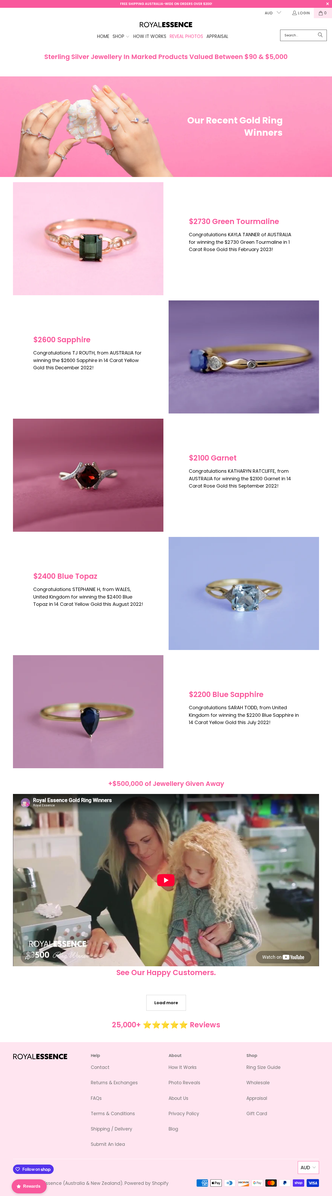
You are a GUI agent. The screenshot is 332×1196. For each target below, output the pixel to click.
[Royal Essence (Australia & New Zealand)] (166, 25)
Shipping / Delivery (111, 1129)
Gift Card (256, 1113)
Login (304, 13)
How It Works (183, 1067)
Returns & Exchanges (114, 1083)
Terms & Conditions (113, 1113)
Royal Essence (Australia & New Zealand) (76, 1183)
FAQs (96, 1098)
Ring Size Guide (263, 1067)
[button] (121, 37)
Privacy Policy (184, 1113)
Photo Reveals (184, 1083)
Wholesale (258, 1083)
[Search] (320, 35)
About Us (178, 1098)
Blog (173, 1129)
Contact (100, 1067)
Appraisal (256, 1098)
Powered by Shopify (147, 1183)
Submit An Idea (108, 1144)
